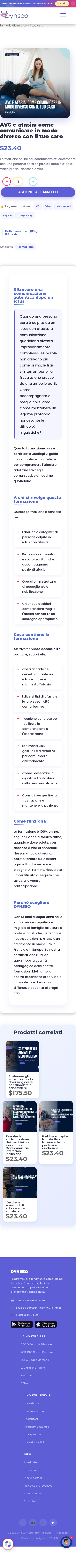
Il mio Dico (27, 1375)
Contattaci (30, 1501)
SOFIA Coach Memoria (35, 1360)
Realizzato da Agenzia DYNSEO (39, 1538)
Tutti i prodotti (33, 1434)
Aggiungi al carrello (38, 192)
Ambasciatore (33, 1493)
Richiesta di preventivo (38, 1486)
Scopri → (62, 3)
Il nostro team (32, 1462)
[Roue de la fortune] (8, 1544)
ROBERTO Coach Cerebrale (38, 1352)
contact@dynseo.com (30, 1300)
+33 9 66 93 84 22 (27, 1315)
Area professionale (37, 1427)
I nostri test (31, 1419)
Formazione (25, 246)
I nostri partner (33, 1478)
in (43, 1522)
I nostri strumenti (35, 1411)
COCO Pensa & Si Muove (36, 1344)
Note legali (62, 1532)
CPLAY (24, 1383)
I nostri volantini (34, 1442)
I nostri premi (32, 1470)
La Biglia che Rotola (33, 1368)
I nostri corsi (32, 1403)
